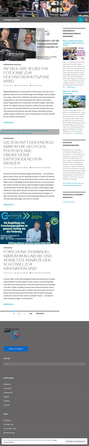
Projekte (6, 401)
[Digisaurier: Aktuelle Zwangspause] (74, 101)
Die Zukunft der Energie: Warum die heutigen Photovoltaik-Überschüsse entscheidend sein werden (29, 152)
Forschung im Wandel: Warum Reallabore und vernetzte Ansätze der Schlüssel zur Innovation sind (27, 260)
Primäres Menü (86, 19)
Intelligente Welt (11, 19)
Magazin (17, 64)
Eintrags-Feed (8, 424)
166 (30, 313)
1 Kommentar (37, 85)
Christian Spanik (22, 85)
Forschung (7, 248)
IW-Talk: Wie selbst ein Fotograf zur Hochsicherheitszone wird (26, 74)
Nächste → (41, 313)
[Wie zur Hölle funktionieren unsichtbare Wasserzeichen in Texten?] (74, 53)
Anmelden (7, 420)
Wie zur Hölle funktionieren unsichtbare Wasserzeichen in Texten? (73, 43)
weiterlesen (9, 122)
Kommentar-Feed (9, 428)
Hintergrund (8, 64)
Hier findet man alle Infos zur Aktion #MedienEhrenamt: (73, 184)
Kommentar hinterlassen (41, 167)
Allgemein (7, 384)
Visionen (6, 405)
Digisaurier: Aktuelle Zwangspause (70, 92)
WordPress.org (8, 433)
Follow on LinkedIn (16, 349)
